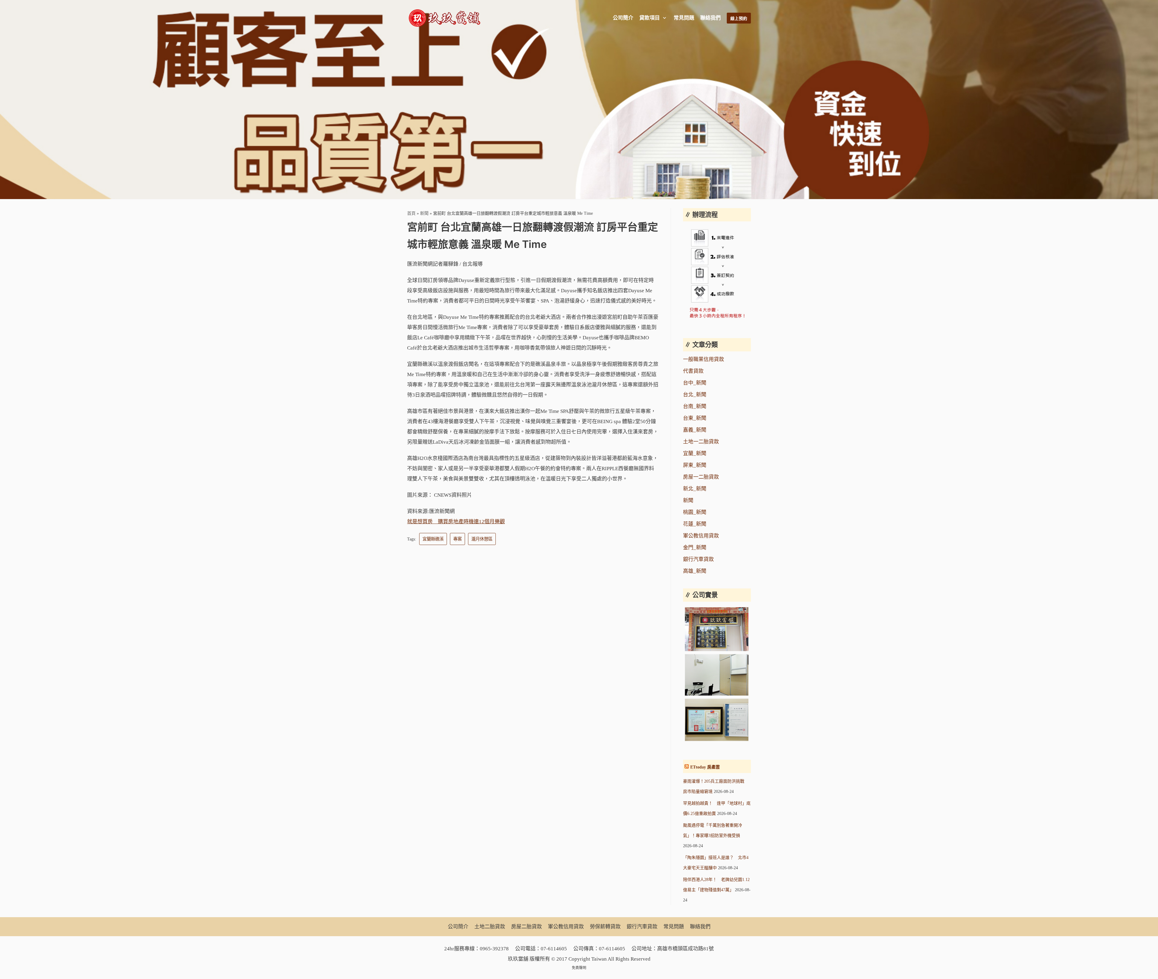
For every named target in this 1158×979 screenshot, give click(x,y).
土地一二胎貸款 (701, 442)
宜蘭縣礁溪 (433, 539)
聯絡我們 (710, 18)
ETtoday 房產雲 (705, 767)
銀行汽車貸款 (698, 559)
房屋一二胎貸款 (701, 477)
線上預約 (738, 18)
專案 (457, 539)
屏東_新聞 (694, 465)
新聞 (424, 213)
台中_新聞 (694, 383)
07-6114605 (554, 949)
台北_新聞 (694, 395)
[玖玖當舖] (446, 18)
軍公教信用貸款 (701, 536)
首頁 (411, 213)
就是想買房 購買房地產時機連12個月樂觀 (456, 521)
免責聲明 (579, 968)
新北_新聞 (694, 489)
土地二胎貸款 (489, 927)
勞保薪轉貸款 (605, 927)
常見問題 (684, 18)
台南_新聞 (694, 406)
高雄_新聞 (694, 571)
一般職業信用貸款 (703, 359)
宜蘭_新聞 (694, 453)
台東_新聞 (694, 418)
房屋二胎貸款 (526, 927)
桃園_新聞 (694, 512)
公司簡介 (623, 18)
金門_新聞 (694, 547)
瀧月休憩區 (481, 539)
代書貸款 (693, 371)
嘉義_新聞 (694, 430)
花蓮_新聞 (694, 524)
